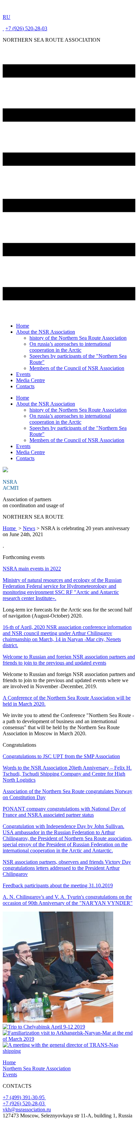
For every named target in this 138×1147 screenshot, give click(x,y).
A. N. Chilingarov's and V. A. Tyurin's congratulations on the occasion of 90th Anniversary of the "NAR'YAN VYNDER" (68, 900)
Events (23, 374)
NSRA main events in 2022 (32, 568)
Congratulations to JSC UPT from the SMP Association (61, 756)
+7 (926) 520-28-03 (26, 28)
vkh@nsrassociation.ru (27, 1109)
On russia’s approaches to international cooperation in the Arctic (70, 347)
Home (22, 326)
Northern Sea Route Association (37, 1068)
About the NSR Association (45, 332)
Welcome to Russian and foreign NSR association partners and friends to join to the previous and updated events (69, 660)
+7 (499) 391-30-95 (24, 1097)
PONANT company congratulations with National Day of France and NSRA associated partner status (64, 812)
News (29, 528)
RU (6, 17)
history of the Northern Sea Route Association (78, 338)
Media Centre (30, 380)
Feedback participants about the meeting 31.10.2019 (58, 885)
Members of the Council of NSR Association (76, 368)
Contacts (25, 386)
